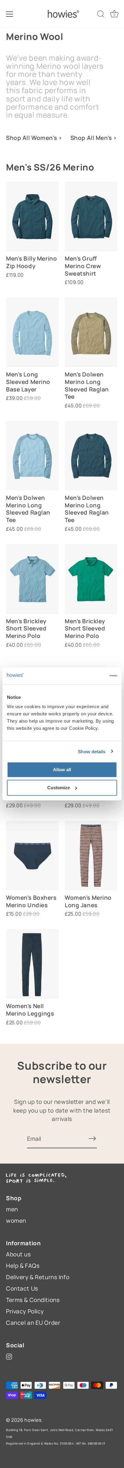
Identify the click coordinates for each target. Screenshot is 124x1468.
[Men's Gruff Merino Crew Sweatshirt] (91, 216)
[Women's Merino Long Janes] (91, 855)
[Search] (100, 15)
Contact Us (22, 1288)
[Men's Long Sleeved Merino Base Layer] (32, 332)
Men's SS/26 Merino (50, 167)
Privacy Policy (25, 1311)
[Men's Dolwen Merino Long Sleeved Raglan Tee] (91, 332)
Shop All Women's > (34, 138)
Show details (91, 751)
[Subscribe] (92, 1138)
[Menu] (9, 14)
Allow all (62, 769)
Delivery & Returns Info (37, 1277)
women (16, 1221)
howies (32, 1420)
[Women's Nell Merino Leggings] (32, 964)
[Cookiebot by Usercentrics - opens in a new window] (90, 676)
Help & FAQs (22, 1266)
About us (18, 1254)
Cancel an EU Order (33, 1323)
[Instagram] (9, 1356)
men (12, 1209)
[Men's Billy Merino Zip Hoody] (32, 216)
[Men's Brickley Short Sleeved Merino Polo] (32, 579)
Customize (58, 787)
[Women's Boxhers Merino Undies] (32, 855)
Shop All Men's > (93, 138)
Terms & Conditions (33, 1300)
